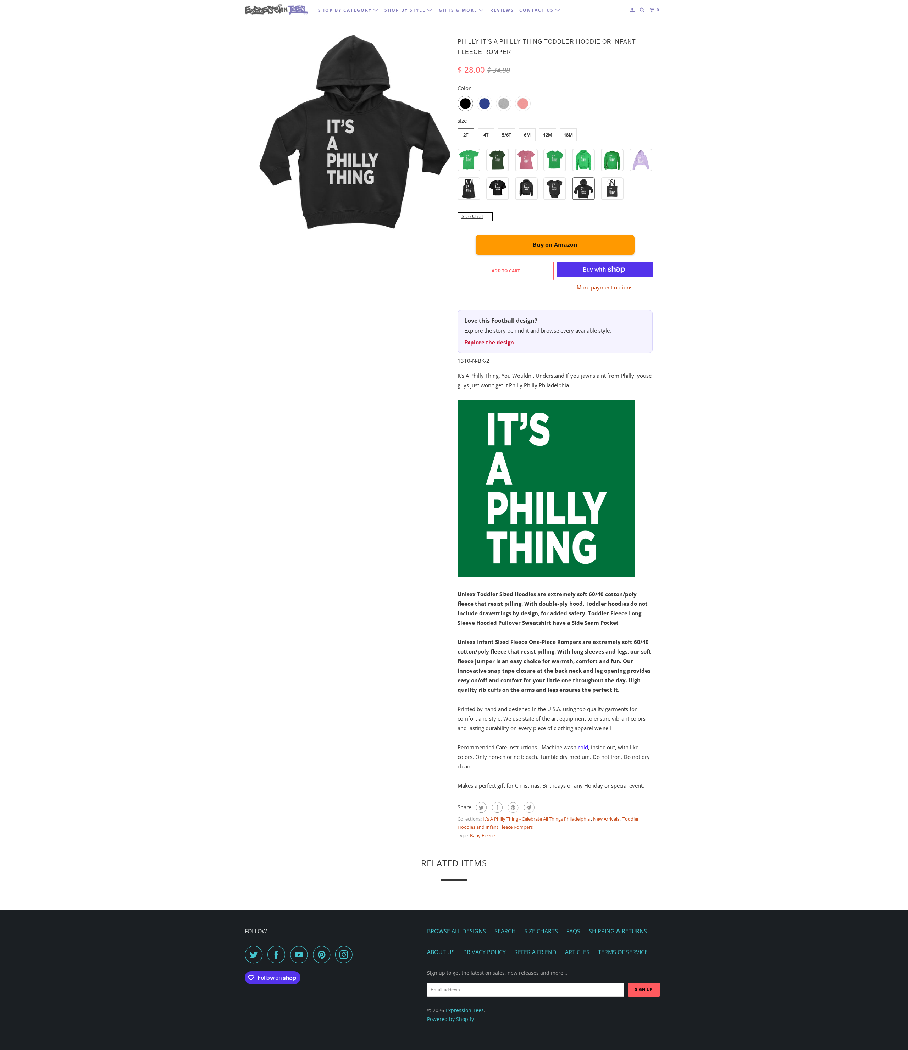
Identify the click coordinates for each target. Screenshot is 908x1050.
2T (466, 135)
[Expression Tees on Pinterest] (323, 954)
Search (505, 931)
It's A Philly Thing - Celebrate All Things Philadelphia (537, 819)
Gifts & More (459, 10)
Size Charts (541, 931)
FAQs (573, 931)
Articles (577, 952)
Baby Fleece (482, 835)
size (462, 120)
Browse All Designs (456, 931)
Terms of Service (623, 952)
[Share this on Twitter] (480, 807)
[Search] (642, 10)
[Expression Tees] (277, 9)
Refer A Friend (535, 952)
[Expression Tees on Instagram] (345, 954)
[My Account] (633, 10)
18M (568, 135)
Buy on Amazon (555, 245)
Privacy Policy (484, 952)
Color (464, 87)
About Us (441, 952)
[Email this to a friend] (528, 807)
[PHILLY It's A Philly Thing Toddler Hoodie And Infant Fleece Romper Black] (352, 132)
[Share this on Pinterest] (512, 807)
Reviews (502, 10)
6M (527, 135)
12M (547, 135)
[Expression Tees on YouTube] (300, 954)
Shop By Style (405, 10)
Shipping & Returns (618, 931)
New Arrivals (606, 819)
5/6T (506, 135)
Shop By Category (345, 10)
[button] (469, 160)
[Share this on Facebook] (496, 807)
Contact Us (537, 10)
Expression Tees (464, 1010)
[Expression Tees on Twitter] (255, 954)
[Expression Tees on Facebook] (278, 954)
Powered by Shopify (450, 1019)
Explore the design (489, 342)
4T (486, 135)
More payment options (604, 287)
